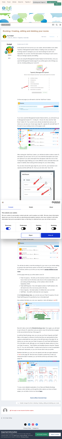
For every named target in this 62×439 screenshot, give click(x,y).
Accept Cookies (42, 434)
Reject (30, 235)
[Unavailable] (38, 107)
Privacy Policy (27, 428)
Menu (57, 4)
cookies (12, 433)
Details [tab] (31, 207)
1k (10, 58)
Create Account (52, 2)
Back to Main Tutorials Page (38, 397)
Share (44, 36)
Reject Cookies (55, 434)
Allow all (50, 235)
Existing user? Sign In (39, 2)
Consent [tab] (10, 207)
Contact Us (35, 428)
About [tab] (51, 207)
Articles (14, 2)
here (41, 391)
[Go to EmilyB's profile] (4, 36)
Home (3, 2)
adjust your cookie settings (20, 435)
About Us (20, 2)
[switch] (23, 228)
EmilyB (11, 36)
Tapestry (27, 2)
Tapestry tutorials (23, 37)
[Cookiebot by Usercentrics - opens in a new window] (53, 202)
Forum (8, 2)
